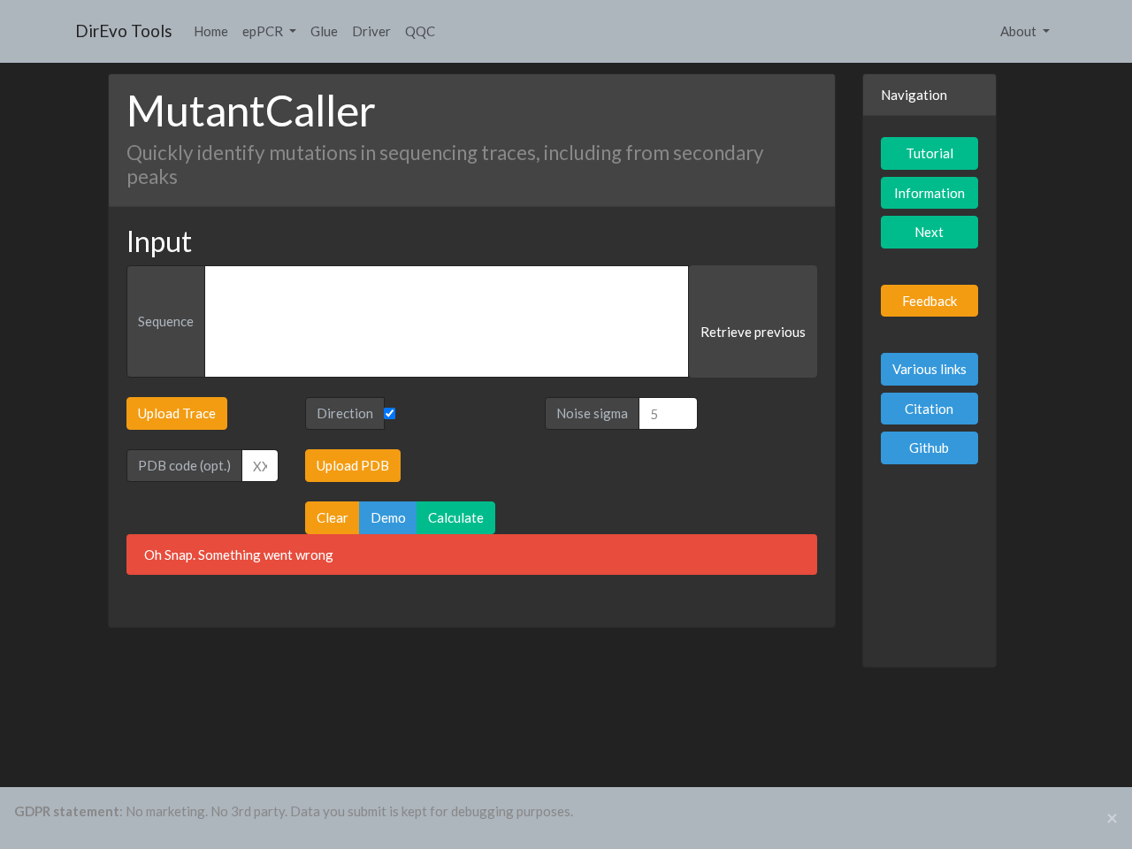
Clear (332, 517)
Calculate (456, 517)
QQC (420, 31)
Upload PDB (353, 465)
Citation (929, 409)
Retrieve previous (753, 332)
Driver (371, 31)
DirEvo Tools (123, 30)
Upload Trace (177, 413)
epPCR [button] (264, 31)
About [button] (1019, 31)
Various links (929, 369)
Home (211, 31)
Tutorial (929, 153)
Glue (324, 31)
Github (929, 447)
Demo (388, 517)
